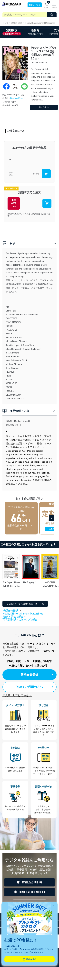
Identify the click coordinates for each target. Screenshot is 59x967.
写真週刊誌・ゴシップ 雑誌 (19, 619)
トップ (5, 23)
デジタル (11, 174)
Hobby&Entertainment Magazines (40, 23)
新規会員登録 (29, 674)
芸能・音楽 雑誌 (12, 616)
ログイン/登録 (34, 5)
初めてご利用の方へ (29, 686)
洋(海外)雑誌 (16, 23)
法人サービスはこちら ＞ (17, 695)
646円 (36, 173)
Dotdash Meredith (18, 98)
